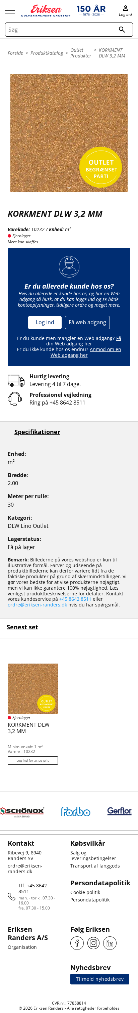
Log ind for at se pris (32, 760)
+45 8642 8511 (67, 402)
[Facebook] (77, 943)
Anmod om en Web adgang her (86, 352)
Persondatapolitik (90, 899)
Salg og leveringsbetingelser (93, 855)
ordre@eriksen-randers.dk (37, 604)
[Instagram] (93, 943)
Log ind (45, 322)
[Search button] (122, 29)
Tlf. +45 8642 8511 (32, 888)
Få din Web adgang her (83, 341)
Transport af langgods (95, 865)
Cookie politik (85, 892)
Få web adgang (87, 322)
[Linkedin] (110, 943)
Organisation (22, 947)
